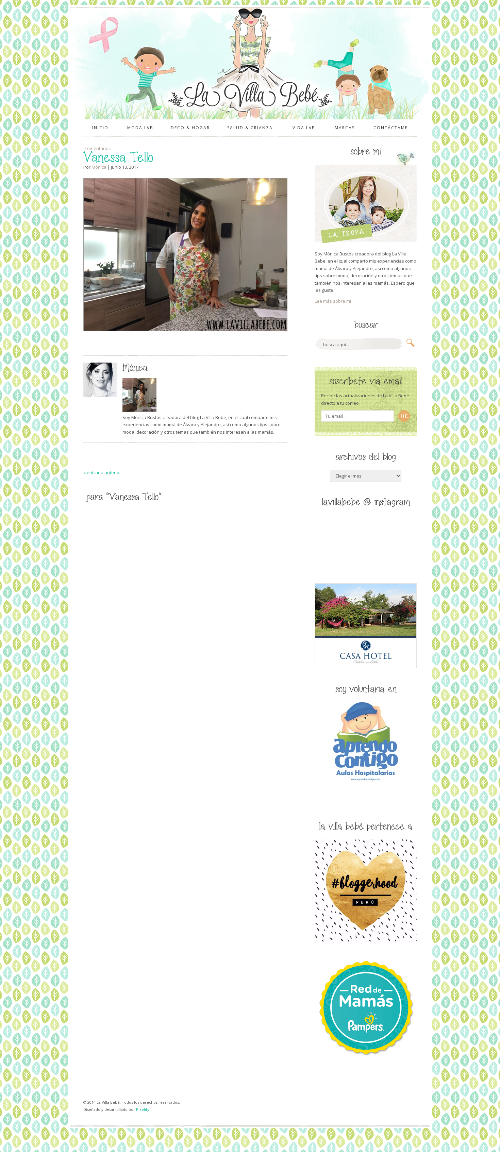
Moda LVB (140, 128)
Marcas (345, 128)
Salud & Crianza (250, 128)
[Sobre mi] (366, 242)
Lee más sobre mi (333, 301)
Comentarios (97, 148)
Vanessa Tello (118, 158)
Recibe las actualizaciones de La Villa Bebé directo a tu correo (365, 399)
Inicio (100, 128)
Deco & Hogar (190, 128)
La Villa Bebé (249, 94)
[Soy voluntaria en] (365, 782)
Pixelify (142, 1109)
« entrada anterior (102, 472)
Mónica (98, 167)
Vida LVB (304, 128)
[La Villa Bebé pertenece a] (366, 940)
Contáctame (390, 128)
